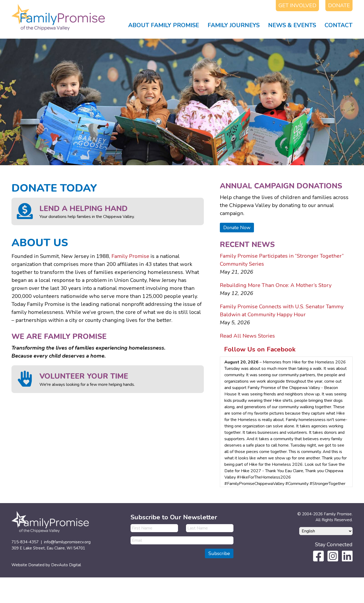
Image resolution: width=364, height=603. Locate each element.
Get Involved (297, 5)
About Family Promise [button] (163, 25)
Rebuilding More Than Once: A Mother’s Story (275, 285)
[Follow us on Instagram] (332, 556)
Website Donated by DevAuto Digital (46, 565)
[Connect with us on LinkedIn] (347, 556)
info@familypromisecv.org (67, 542)
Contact (339, 25)
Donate (339, 5)
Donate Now (236, 227)
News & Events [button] (292, 25)
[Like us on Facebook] (318, 556)
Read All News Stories (247, 335)
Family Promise (130, 256)
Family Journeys (234, 25)
